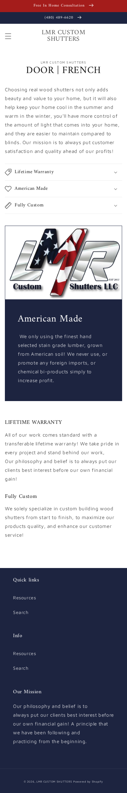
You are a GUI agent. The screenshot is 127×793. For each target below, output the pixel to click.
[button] (8, 36)
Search (21, 612)
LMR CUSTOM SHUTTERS (54, 781)
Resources (24, 597)
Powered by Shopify (88, 781)
